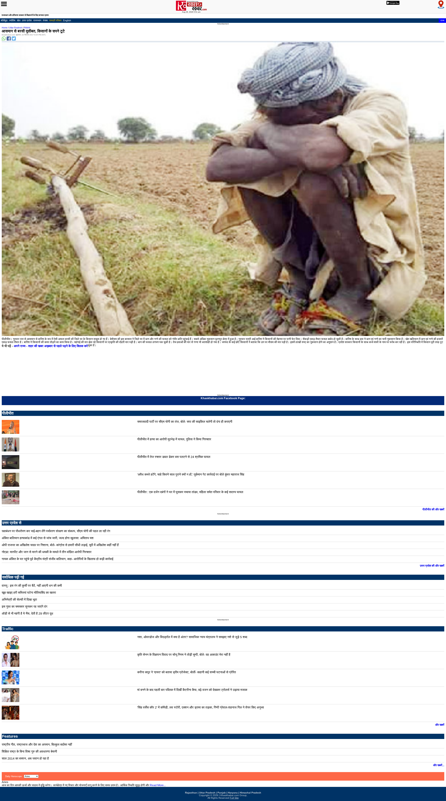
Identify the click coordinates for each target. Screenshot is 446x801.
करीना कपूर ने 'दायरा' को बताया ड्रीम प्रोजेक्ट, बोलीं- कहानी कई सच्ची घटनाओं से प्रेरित (186, 672)
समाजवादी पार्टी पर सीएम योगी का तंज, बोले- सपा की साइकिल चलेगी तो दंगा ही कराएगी (184, 421)
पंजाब (45, 20)
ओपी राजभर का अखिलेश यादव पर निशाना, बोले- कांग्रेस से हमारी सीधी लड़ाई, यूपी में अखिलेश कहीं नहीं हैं (60, 545)
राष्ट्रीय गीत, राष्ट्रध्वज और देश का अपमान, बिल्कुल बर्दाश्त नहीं (37, 744)
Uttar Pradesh (15, 27)
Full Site (234, 798)
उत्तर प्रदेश (27, 20)
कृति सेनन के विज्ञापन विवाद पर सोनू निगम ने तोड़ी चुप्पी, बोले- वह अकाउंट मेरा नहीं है (183, 654)
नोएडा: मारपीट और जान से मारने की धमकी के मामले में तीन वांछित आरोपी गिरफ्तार (46, 552)
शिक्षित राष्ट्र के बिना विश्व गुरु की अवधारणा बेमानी (29, 751)
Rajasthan (191, 792)
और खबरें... (438, 765)
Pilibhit (27, 27)
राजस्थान (37, 20)
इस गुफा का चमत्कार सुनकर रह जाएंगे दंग (24, 606)
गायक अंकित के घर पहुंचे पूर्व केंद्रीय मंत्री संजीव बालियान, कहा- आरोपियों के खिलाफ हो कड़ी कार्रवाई (57, 559)
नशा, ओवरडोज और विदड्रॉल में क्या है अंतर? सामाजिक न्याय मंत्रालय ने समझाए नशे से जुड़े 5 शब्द (192, 637)
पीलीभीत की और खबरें (433, 509)
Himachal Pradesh (250, 792)
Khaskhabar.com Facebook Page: (223, 398)
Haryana (233, 792)
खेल (18, 20)
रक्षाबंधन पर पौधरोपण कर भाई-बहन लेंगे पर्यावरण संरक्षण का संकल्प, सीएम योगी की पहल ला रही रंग (56, 531)
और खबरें (439, 724)
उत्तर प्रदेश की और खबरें (432, 565)
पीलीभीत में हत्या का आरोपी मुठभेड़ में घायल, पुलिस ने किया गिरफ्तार (174, 439)
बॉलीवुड (4, 20)
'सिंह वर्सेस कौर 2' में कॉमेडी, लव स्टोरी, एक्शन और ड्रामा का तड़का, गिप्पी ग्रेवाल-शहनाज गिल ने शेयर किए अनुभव (200, 707)
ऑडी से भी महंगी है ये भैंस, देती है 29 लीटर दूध (27, 613)
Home (4, 27)
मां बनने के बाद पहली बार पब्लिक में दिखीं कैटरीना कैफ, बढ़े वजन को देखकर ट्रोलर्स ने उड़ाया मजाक (192, 690)
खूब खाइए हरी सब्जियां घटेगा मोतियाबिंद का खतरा (29, 592)
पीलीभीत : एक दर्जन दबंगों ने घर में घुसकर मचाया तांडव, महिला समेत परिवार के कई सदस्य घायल (190, 492)
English (67, 20)
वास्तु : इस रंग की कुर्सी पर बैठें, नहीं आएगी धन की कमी (32, 585)
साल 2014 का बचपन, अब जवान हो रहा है (25, 758)
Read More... (158, 785)
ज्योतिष (12, 20)
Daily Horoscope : (14, 776)
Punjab (221, 792)
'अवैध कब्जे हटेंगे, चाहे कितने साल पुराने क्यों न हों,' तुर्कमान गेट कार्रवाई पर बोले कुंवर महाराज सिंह (190, 474)
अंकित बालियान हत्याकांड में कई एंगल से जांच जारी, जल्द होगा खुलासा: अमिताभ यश (48, 538)
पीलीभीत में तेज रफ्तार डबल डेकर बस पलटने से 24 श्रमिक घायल (173, 457)
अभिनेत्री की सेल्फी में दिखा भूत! (19, 599)
